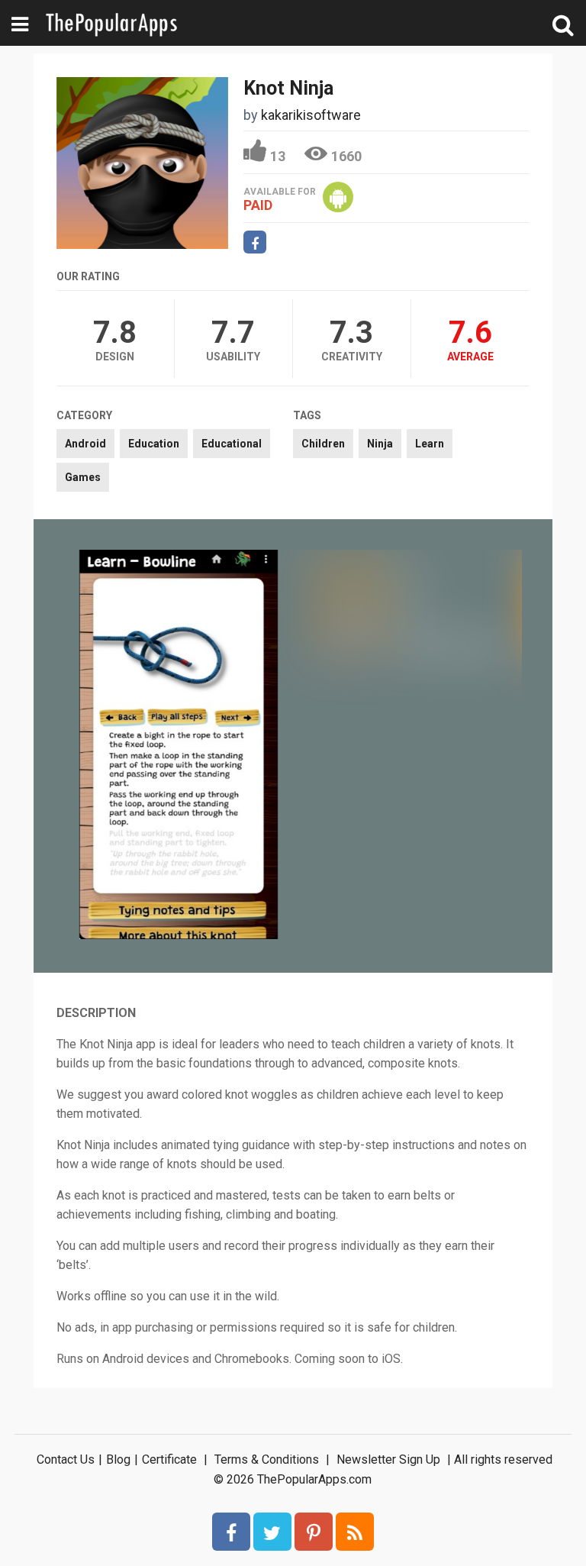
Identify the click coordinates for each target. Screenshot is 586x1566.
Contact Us (66, 1459)
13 (277, 156)
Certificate (169, 1459)
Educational (231, 444)
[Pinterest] (314, 1532)
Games (83, 477)
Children (323, 444)
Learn (429, 444)
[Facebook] (231, 1532)
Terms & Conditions (266, 1459)
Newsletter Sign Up (388, 1459)
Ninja (380, 444)
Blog (118, 1459)
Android (85, 444)
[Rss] (355, 1532)
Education (153, 444)
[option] (178, 746)
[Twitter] (272, 1532)
